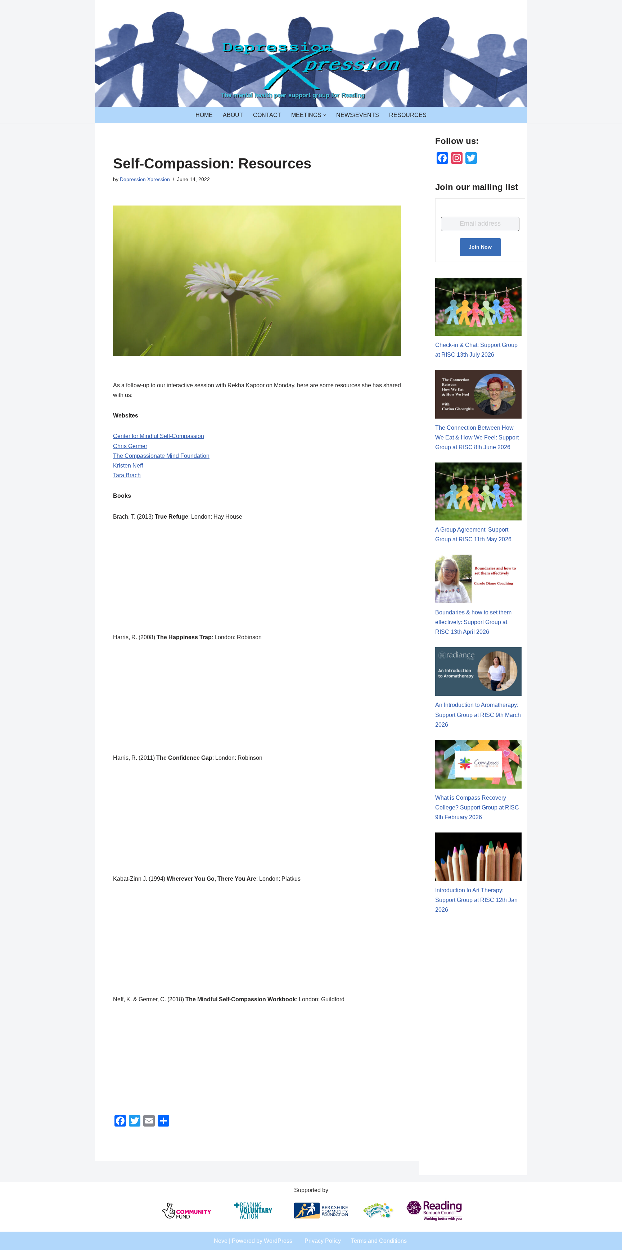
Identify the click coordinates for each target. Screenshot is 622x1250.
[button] (324, 115)
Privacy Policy (323, 1241)
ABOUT (233, 115)
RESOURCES (408, 115)
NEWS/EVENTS (357, 115)
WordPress (278, 1241)
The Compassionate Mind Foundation (161, 456)
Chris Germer (130, 446)
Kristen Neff (128, 465)
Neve (220, 1241)
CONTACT (267, 115)
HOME (204, 115)
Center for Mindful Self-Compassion (158, 436)
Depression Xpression (145, 179)
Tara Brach (127, 475)
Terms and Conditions (379, 1241)
